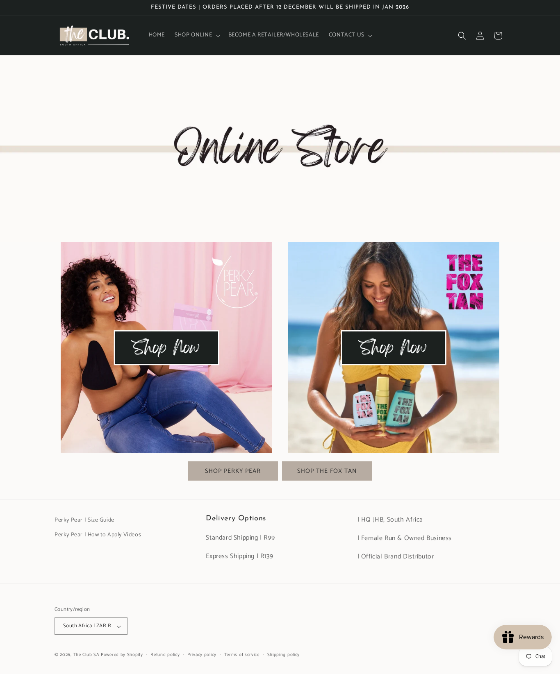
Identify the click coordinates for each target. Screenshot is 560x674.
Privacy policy (201, 654)
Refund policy (165, 654)
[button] (196, 35)
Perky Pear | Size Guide (84, 520)
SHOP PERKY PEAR (233, 471)
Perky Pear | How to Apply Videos (98, 534)
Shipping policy (283, 654)
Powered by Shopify (122, 655)
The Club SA (86, 655)
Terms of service (242, 654)
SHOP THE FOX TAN (327, 471)
